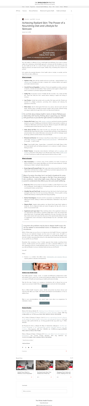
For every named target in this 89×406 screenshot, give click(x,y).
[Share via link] (31, 347)
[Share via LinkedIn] (28, 347)
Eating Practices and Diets (28, 340)
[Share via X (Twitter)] (25, 347)
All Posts (18, 10)
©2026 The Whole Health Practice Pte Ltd (44, 405)
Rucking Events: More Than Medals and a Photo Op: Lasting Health (44, 373)
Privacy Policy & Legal (44, 402)
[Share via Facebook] (22, 347)
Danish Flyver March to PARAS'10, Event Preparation (25, 373)
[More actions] (66, 19)
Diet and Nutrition (33, 10)
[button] (71, 10)
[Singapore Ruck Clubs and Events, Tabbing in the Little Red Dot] (64, 365)
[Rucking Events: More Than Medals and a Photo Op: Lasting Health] (44, 365)
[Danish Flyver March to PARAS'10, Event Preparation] (25, 365)
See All (71, 357)
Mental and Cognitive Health (47, 10)
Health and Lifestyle (61, 10)
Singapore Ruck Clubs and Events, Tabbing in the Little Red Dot (64, 373)
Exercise (25, 10)
